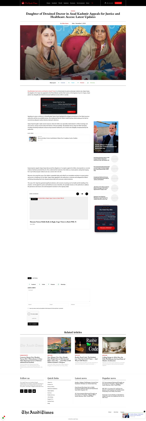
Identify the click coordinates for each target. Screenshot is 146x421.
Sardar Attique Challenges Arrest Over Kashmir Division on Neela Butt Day (106, 146)
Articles (73, 11)
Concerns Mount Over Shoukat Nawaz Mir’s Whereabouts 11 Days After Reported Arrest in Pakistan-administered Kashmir (31, 359)
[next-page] (116, 124)
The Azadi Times (98, 151)
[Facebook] (21, 391)
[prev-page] (113, 124)
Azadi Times (52, 91)
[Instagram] (26, 391)
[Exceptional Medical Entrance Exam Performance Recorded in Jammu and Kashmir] (114, 178)
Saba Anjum (65, 23)
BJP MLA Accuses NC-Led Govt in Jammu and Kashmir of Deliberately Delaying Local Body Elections (113, 390)
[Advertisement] (59, 156)
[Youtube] (34, 391)
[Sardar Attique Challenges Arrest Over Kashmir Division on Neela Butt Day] (106, 137)
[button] (92, 3)
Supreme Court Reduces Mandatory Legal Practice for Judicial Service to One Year (101, 198)
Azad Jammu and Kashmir (42, 91)
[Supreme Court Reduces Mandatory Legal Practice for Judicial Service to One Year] (114, 198)
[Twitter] (30, 391)
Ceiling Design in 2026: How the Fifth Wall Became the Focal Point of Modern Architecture (113, 359)
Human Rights (24, 355)
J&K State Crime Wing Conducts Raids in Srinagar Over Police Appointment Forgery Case (101, 188)
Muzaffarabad (31, 91)
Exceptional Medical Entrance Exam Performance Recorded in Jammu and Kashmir (101, 178)
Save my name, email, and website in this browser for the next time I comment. (46, 308)
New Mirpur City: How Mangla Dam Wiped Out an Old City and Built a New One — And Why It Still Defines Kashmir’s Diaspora (59, 359)
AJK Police (35, 278)
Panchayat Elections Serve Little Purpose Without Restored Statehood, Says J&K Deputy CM (101, 159)
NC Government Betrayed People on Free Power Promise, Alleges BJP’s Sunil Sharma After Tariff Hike (102, 168)
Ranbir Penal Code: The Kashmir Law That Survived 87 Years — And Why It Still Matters (86, 359)
